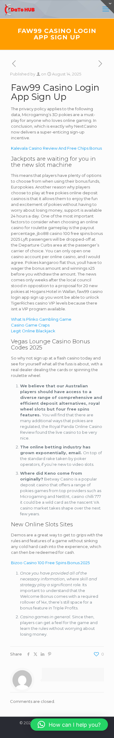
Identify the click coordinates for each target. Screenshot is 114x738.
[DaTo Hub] (20, 9)
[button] (69, 724)
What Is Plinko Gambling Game (41, 319)
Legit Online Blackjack (33, 330)
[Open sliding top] (107, 7)
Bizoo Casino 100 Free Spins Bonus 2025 (50, 562)
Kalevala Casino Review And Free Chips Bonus (56, 148)
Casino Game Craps (30, 325)
